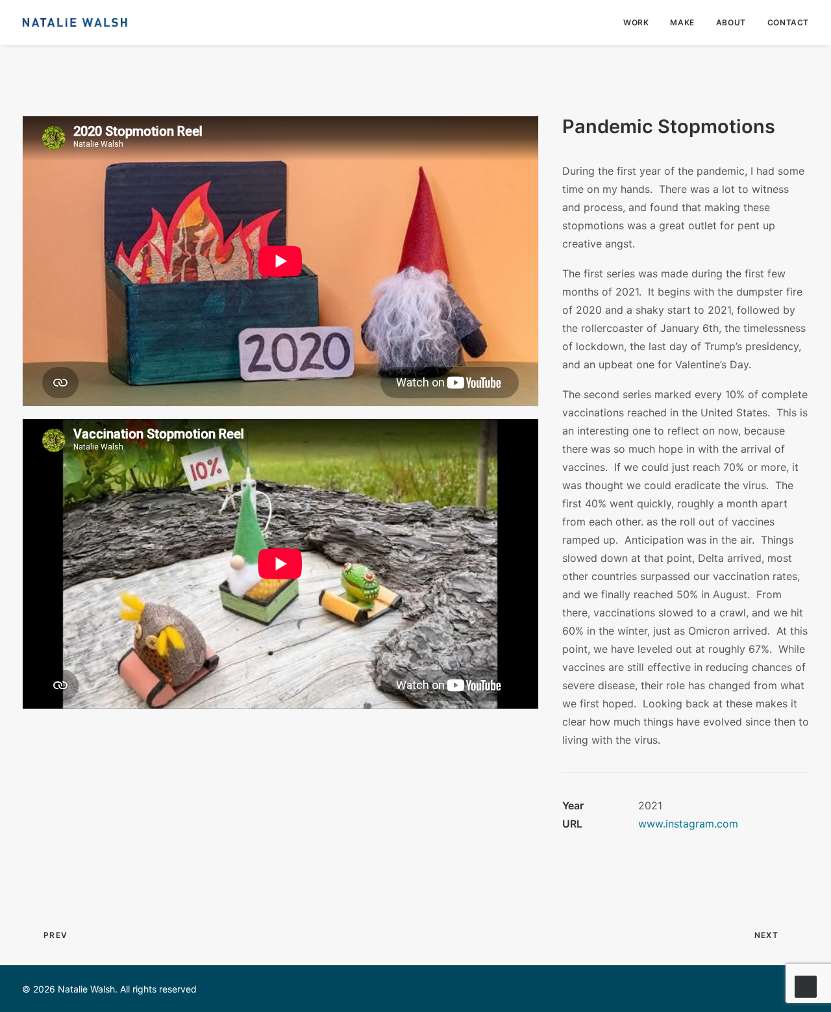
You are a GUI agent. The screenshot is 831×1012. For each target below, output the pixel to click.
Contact (788, 22)
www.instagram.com (688, 823)
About (731, 22)
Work (636, 22)
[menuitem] (640, 22)
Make (682, 22)
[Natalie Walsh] (75, 22)
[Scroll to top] (806, 985)
